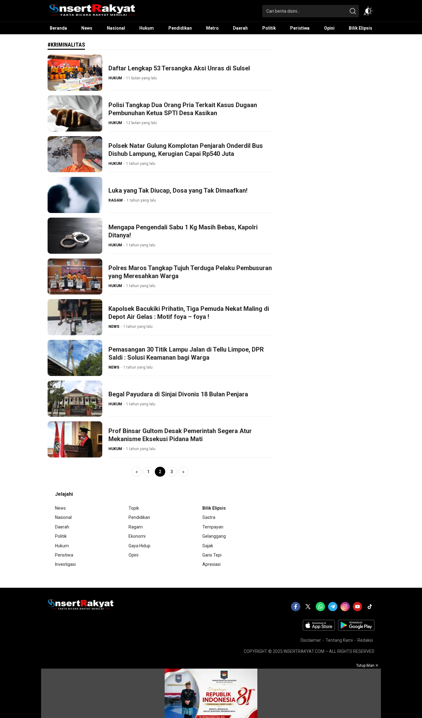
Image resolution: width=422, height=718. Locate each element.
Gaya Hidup (139, 545)
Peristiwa (64, 555)
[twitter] (308, 606)
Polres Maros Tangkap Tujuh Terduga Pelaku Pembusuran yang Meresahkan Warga (190, 272)
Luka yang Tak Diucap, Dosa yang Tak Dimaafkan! (178, 190)
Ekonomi (137, 536)
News (60, 508)
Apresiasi (211, 564)
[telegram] (332, 606)
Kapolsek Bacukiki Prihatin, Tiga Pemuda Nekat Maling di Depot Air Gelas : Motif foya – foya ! (188, 312)
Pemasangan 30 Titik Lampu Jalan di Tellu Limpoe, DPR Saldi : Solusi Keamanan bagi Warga (186, 353)
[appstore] (319, 629)
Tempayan (212, 526)
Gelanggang (214, 536)
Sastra (208, 517)
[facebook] (295, 606)
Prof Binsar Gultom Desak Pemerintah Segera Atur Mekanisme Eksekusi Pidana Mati (180, 435)
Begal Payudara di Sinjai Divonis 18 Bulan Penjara (178, 394)
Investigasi (65, 564)
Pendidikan (139, 517)
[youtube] (357, 606)
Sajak (207, 545)
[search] (353, 11)
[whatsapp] (320, 606)
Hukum (62, 545)
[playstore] (356, 629)
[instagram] (345, 606)
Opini (133, 555)
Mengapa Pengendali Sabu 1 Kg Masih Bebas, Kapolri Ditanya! (183, 231)
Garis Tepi (212, 555)
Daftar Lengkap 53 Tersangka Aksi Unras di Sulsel (179, 68)
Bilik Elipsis (214, 508)
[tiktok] (369, 606)
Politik (61, 536)
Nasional (63, 517)
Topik (134, 508)
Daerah (62, 526)
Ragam (136, 526)
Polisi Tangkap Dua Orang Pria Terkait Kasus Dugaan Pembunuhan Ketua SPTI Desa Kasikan (182, 109)
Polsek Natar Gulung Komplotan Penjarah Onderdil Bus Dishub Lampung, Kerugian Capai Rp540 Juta (185, 149)
